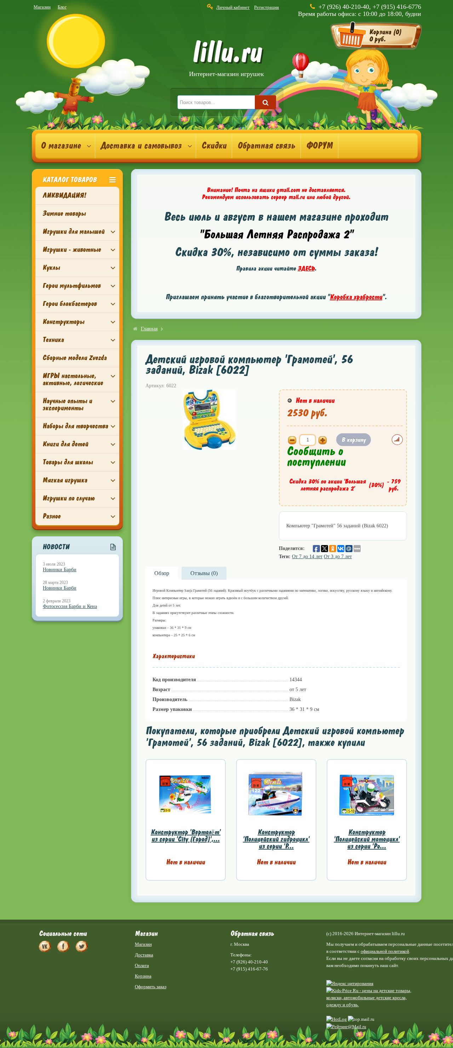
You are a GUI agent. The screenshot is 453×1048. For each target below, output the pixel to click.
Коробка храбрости (356, 297)
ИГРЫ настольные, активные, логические (72, 379)
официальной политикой (385, 951)
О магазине (61, 145)
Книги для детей (65, 444)
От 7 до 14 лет (307, 556)
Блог (62, 7)
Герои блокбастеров (69, 303)
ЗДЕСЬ (306, 268)
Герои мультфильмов (71, 285)
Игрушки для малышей (73, 231)
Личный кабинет (233, 7)
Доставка (144, 954)
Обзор (161, 573)
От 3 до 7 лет (338, 556)
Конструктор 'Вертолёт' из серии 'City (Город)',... (185, 836)
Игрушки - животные (71, 249)
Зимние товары (64, 213)
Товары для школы (67, 462)
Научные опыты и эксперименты (67, 404)
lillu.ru (226, 59)
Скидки (213, 145)
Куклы (51, 267)
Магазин (42, 7)
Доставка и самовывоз (141, 145)
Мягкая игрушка (64, 480)
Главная (149, 328)
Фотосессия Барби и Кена (70, 606)
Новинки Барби (59, 569)
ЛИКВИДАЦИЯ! (64, 195)
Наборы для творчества (75, 426)
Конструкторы (63, 321)
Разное (51, 516)
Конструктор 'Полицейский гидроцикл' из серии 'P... (276, 839)
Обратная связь (266, 145)
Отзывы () (204, 573)
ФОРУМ (319, 145)
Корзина (143, 976)
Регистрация (266, 7)
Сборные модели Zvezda (74, 357)
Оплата (142, 965)
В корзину (354, 440)
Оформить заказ (150, 986)
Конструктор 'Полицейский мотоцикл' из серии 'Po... (367, 839)
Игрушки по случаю (68, 498)
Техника (53, 339)
